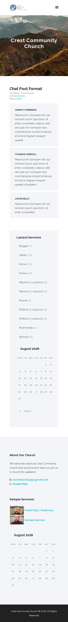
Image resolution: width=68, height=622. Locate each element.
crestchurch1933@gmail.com (30, 479)
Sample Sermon (35, 520)
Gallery (23, 255)
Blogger (23, 246)
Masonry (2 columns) (31, 282)
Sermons (24, 336)
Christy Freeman (25, 110)
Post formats (18, 95)
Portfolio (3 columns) (31, 318)
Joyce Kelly (22, 198)
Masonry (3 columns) (31, 291)
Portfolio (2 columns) (31, 309)
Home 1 (23, 264)
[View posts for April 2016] (20, 348)
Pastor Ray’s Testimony (39, 510)
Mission (23, 300)
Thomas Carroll (26, 154)
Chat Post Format (26, 88)
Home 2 (23, 273)
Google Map (20, 483)
